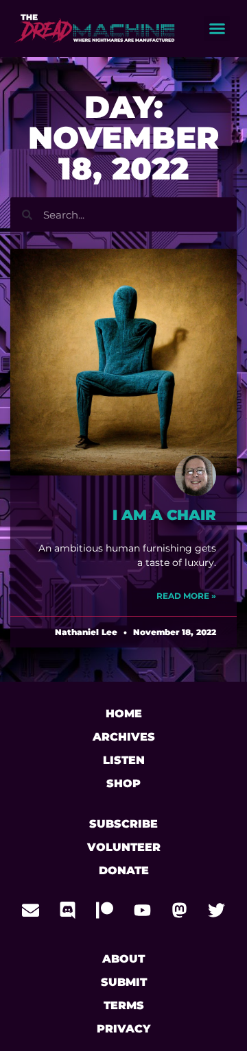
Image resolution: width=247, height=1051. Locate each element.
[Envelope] (31, 910)
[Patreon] (105, 910)
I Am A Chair (164, 514)
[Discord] (68, 910)
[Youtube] (142, 910)
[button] (217, 29)
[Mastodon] (179, 910)
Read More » (186, 596)
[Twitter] (216, 910)
